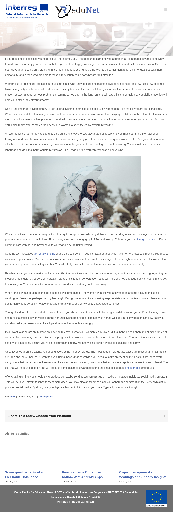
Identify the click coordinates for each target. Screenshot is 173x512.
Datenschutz (87, 501)
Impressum (62, 501)
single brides (132, 367)
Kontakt (74, 501)
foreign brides (145, 239)
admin (12, 396)
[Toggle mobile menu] (166, 9)
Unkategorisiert (46, 396)
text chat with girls (44, 253)
